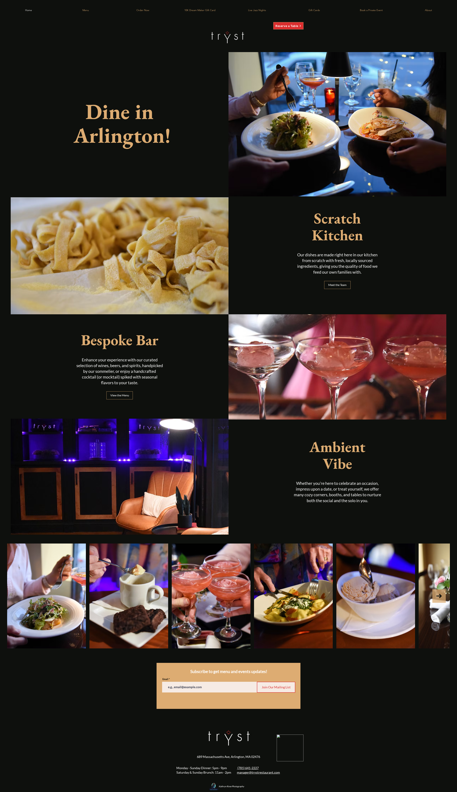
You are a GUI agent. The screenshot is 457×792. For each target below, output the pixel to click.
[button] (142, 10)
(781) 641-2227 (248, 768)
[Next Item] (439, 596)
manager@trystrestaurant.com (258, 772)
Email (165, 679)
